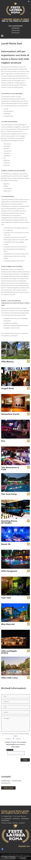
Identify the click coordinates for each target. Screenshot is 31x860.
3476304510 (15, 32)
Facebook (22, 823)
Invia (25, 760)
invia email (8, 788)
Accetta (23, 858)
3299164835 (25, 818)
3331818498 (7, 818)
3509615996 (15, 30)
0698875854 (15, 28)
